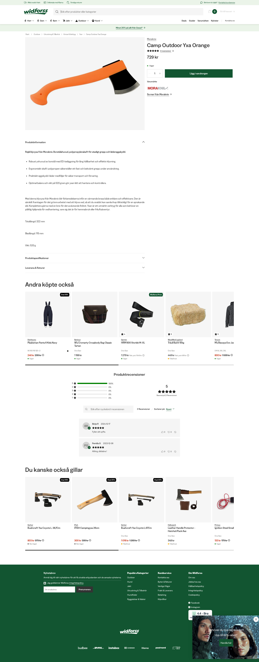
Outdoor (37, 34)
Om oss (191, 577)
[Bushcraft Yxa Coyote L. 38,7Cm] (48, 499)
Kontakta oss (230, 20)
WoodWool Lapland (175, 340)
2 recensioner (165, 51)
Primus (217, 525)
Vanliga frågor (164, 586)
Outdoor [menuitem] (82, 20)
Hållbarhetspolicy (196, 586)
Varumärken (203, 20)
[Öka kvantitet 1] (160, 73)
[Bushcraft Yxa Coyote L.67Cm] (141, 499)
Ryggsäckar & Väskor (136, 599)
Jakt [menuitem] (68, 20)
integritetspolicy (76, 583)
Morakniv (151, 38)
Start (27, 34)
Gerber (30, 525)
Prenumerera (85, 589)
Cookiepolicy (194, 595)
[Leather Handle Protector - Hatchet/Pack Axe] (188, 499)
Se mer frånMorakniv (158, 94)
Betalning (162, 595)
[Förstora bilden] (85, 83)
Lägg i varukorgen (199, 73)
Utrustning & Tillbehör (52, 34)
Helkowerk (172, 525)
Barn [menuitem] (55, 20)
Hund (129, 581)
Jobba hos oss (194, 581)
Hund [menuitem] (97, 20)
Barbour (77, 340)
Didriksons (32, 340)
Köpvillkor (162, 599)
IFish (76, 525)
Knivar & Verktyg (70, 34)
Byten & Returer (165, 581)
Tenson (217, 340)
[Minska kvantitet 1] (149, 73)
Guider (192, 20)
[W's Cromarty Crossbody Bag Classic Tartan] (95, 314)
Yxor (80, 34)
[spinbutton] (155, 73)
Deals (184, 20)
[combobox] (171, 409)
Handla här (222, 642)
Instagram (195, 607)
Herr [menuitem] (29, 20)
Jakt (129, 586)
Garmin (124, 340)
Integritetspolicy (195, 590)
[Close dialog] (252, 619)
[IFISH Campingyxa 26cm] (95, 499)
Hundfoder (132, 595)
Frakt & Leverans (165, 590)
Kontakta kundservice (227, 2)
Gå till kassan (226, 11)
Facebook (195, 602)
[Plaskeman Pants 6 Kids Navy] (48, 314)
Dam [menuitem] (42, 20)
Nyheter (214, 20)
